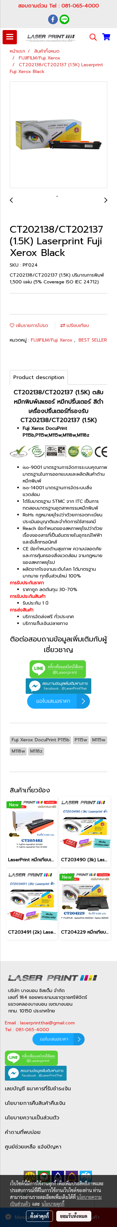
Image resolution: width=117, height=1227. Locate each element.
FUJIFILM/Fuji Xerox (52, 340)
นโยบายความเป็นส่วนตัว (32, 1118)
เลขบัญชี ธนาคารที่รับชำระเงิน (38, 1089)
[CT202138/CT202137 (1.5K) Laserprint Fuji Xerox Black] (58, 135)
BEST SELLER (93, 340)
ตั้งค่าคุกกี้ (39, 1216)
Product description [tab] (38, 377)
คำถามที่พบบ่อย (23, 1132)
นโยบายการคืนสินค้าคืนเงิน (35, 1103)
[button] (91, 37)
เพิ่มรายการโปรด (31, 325)
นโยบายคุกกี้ (53, 1204)
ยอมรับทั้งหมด (73, 1216)
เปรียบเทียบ (77, 325)
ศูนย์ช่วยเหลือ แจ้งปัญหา (33, 1147)
